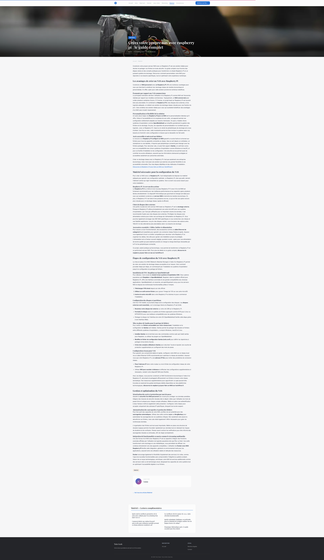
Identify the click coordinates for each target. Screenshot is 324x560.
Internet (149, 3)
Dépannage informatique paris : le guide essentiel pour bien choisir (176, 528)
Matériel (172, 3)
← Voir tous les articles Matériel (142, 492)
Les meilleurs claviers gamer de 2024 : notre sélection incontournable (177, 514)
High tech (142, 3)
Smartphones (180, 3)
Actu (136, 3)
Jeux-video (156, 3)
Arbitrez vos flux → (202, 3)
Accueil (131, 3)
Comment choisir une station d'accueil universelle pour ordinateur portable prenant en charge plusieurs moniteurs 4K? (145, 523)
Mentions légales (192, 546)
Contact (190, 549)
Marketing (165, 3)
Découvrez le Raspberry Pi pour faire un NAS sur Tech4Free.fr (152, 167)
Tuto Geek (118, 544)
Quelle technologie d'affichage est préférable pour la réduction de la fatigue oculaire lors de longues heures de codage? (178, 521)
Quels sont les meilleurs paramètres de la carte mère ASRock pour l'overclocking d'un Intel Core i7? (145, 515)
